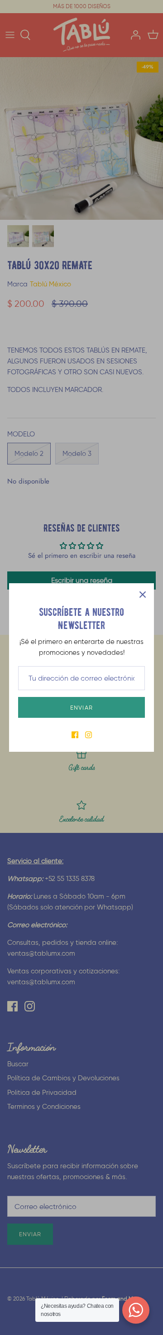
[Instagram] (88, 734)
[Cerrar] (143, 595)
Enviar (81, 707)
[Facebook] (75, 734)
